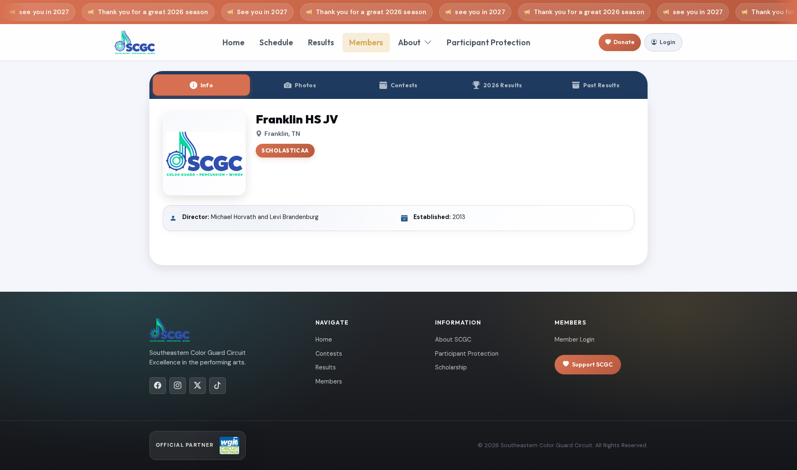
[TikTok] (217, 385)
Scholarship (451, 367)
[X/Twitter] (197, 385)
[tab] (201, 85)
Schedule (276, 42)
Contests (328, 353)
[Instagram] (177, 385)
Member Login (574, 339)
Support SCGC (592, 364)
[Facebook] (157, 385)
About (409, 42)
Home (233, 42)
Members (366, 42)
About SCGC (453, 339)
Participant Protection (489, 42)
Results (321, 42)
